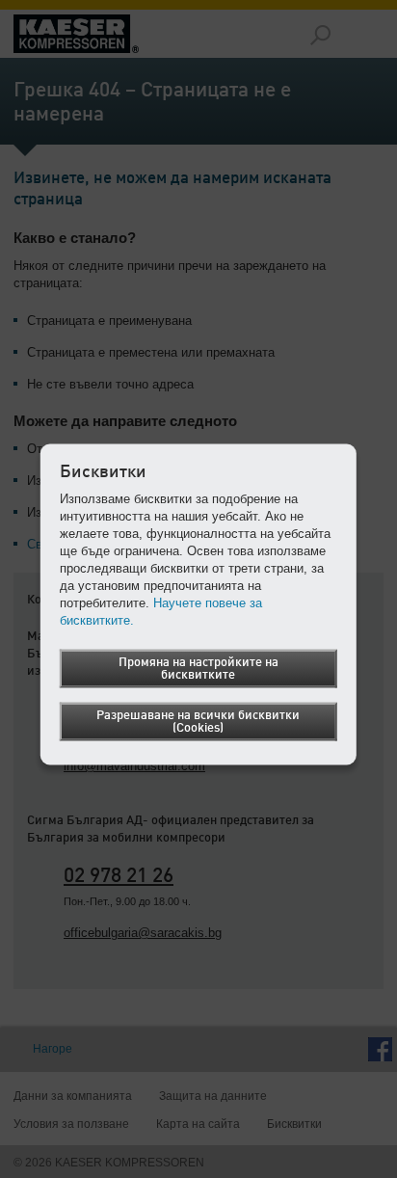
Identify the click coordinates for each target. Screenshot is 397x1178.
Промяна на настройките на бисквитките (198, 669)
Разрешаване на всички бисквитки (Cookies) (198, 722)
